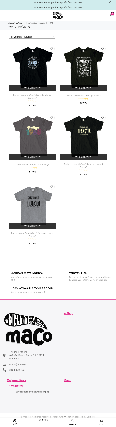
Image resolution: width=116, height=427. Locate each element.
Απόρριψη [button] (110, 2)
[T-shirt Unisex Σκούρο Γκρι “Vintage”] (32, 136)
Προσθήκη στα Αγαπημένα (51, 48)
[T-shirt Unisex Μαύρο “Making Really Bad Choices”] (32, 67)
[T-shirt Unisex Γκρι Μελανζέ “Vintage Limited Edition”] (32, 205)
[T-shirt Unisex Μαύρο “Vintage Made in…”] (83, 67)
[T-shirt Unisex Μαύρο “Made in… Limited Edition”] (83, 136)
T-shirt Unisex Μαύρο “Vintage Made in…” (83, 95)
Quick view (34, 88)
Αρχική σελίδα (15, 23)
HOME (14, 424)
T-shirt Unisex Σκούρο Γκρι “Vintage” (32, 164)
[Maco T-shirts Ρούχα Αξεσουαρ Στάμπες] (58, 15)
